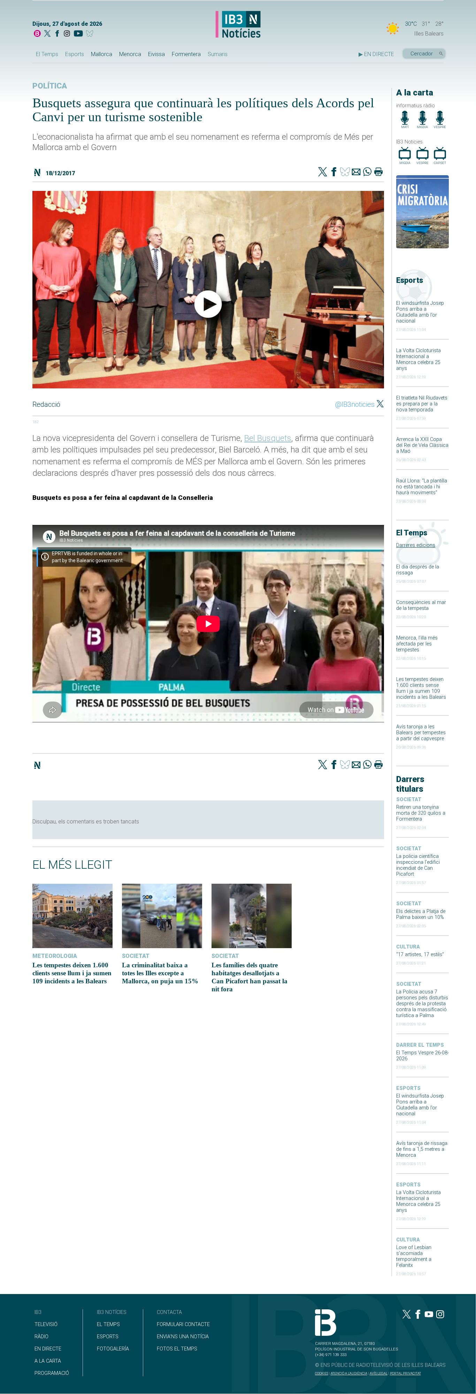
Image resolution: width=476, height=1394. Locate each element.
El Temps (47, 54)
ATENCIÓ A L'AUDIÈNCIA (349, 1373)
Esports (74, 54)
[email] (356, 172)
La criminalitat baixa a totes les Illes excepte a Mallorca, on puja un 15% (160, 973)
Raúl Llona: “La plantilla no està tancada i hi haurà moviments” (421, 487)
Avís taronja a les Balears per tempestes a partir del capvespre (421, 733)
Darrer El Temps (420, 1045)
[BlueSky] (90, 34)
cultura (408, 947)
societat (408, 800)
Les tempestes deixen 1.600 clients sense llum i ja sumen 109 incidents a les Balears (421, 688)
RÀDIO (41, 1337)
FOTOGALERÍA (113, 1349)
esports (408, 1088)
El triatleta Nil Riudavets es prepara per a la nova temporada (421, 404)
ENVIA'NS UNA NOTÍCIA (183, 1337)
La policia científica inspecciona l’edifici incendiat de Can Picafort (418, 865)
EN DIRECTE (47, 1349)
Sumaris (218, 54)
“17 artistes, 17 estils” (420, 955)
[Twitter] (323, 172)
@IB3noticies (355, 404)
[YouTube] (78, 34)
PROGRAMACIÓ (51, 1373)
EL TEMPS (108, 1324)
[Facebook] (57, 34)
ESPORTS (107, 1337)
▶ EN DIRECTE (376, 54)
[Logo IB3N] (238, 25)
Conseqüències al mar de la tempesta (421, 605)
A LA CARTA (47, 1361)
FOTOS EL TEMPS (177, 1349)
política (49, 86)
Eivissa (156, 54)
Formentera (186, 54)
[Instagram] (66, 34)
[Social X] (47, 34)
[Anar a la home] (37, 34)
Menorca (130, 54)
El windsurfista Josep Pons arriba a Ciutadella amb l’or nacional (420, 312)
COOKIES (321, 1373)
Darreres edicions (415, 545)
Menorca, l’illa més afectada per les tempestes (417, 644)
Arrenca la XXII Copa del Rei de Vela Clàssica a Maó (422, 445)
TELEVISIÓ (45, 1324)
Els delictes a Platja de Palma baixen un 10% (420, 914)
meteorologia (54, 956)
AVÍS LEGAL (378, 1373)
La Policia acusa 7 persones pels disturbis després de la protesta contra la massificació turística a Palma (422, 1004)
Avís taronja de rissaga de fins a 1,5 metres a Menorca (421, 1149)
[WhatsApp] (367, 172)
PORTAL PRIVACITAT (405, 1373)
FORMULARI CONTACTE (183, 1324)
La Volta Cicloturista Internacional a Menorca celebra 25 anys (418, 359)
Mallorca (101, 54)
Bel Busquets (267, 438)
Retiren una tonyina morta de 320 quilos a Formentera (420, 813)
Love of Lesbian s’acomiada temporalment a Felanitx (413, 1256)
